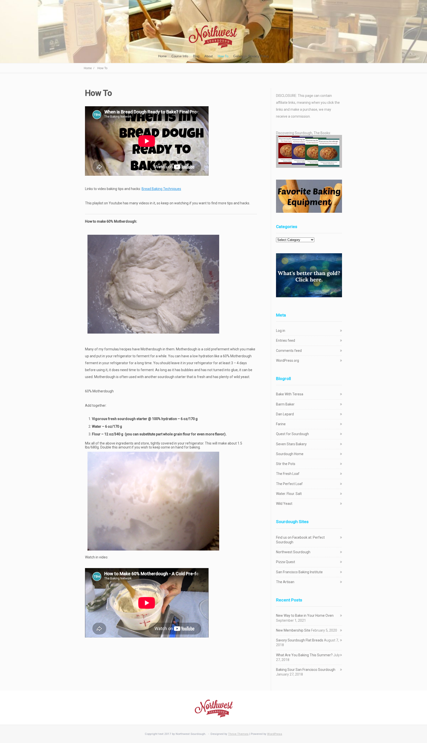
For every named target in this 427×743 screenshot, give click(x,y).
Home (162, 56)
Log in (280, 331)
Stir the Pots (285, 464)
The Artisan (285, 582)
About (208, 56)
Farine (281, 424)
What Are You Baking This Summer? (304, 655)
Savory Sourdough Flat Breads (299, 640)
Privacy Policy (258, 56)
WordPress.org (287, 360)
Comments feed (289, 351)
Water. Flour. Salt (289, 494)
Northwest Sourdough (293, 552)
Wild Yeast (284, 504)
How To (223, 56)
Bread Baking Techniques (161, 189)
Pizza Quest (285, 562)
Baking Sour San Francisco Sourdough (305, 670)
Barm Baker (285, 404)
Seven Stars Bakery (291, 444)
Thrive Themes (238, 734)
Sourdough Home (289, 454)
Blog (196, 56)
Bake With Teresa (289, 394)
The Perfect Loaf (289, 484)
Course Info (179, 56)
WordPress (274, 734)
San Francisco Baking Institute (299, 572)
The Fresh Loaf (287, 474)
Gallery (238, 56)
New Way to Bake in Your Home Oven (305, 615)
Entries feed (285, 340)
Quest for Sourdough (292, 434)
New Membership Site (293, 630)
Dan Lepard (285, 414)
